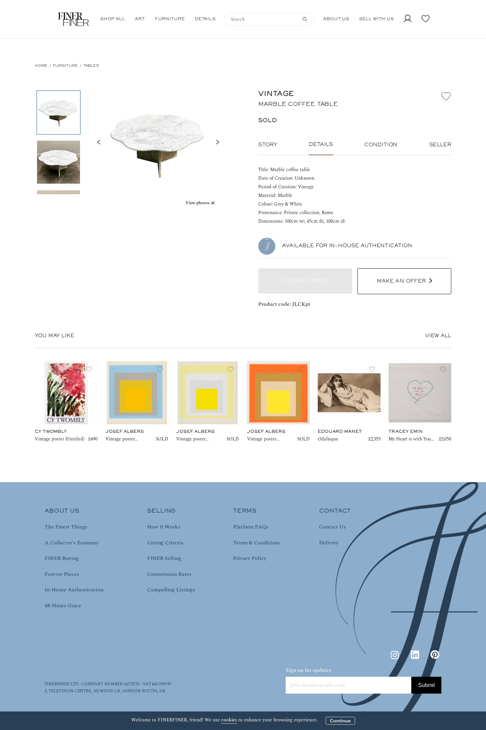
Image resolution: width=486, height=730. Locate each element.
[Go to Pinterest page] (434, 655)
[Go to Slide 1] (58, 112)
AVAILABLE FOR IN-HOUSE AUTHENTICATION (347, 246)
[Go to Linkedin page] (415, 655)
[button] (158, 142)
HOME (41, 66)
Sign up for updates (308, 670)
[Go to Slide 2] (58, 162)
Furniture (65, 66)
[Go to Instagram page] (395, 655)
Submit (426, 685)
